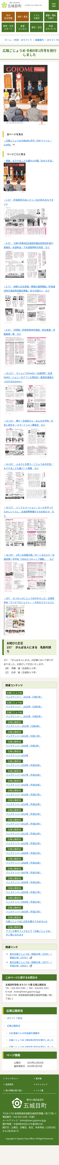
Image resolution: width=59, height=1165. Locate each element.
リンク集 (39, 1090)
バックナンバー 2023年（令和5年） (24, 716)
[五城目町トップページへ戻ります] (30, 5)
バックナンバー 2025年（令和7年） (24, 696)
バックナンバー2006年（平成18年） (24, 882)
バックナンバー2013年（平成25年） (24, 814)
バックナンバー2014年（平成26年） (24, 804)
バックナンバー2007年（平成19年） (24, 872)
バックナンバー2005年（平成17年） (24, 892)
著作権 (38, 1078)
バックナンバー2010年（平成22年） (24, 843)
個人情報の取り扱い (14, 1090)
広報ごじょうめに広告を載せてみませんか (27, 921)
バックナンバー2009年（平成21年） (24, 853)
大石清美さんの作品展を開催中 (24, 1033)
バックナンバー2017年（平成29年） (24, 774)
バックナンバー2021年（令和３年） (23, 736)
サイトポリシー (12, 1078)
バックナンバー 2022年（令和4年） (23, 726)
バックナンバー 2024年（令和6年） (24, 706)
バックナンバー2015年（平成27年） (24, 794)
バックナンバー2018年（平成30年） (24, 765)
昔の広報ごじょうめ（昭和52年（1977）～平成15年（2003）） (31, 964)
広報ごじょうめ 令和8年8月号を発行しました (31, 1040)
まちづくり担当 (14, 1018)
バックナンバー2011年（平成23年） (24, 833)
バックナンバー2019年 (17, 755)
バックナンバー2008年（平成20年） (24, 862)
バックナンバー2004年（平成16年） (24, 901)
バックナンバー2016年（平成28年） (24, 784)
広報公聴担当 (14, 1011)
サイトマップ (41, 1084)
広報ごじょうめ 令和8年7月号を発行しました (31, 1046)
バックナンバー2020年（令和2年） (23, 745)
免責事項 (9, 1084)
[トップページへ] (29, 1103)
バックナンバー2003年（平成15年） (24, 911)
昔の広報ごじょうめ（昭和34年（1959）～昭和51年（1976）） (31, 955)
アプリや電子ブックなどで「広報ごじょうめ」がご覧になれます (29, 932)
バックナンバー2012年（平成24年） (24, 823)
